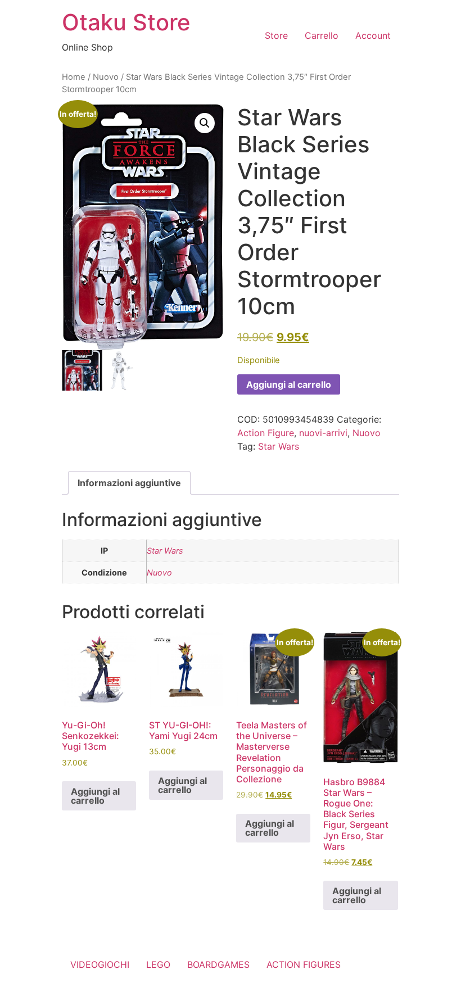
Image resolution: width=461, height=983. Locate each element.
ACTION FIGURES (303, 964)
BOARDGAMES (218, 964)
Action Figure (265, 432)
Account (373, 35)
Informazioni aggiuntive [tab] (129, 482)
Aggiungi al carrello (288, 384)
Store (276, 35)
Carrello (321, 35)
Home (73, 77)
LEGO (158, 964)
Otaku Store (126, 22)
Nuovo (106, 77)
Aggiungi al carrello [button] (95, 796)
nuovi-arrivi (323, 432)
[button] (205, 123)
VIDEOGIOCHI (99, 964)
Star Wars (278, 446)
